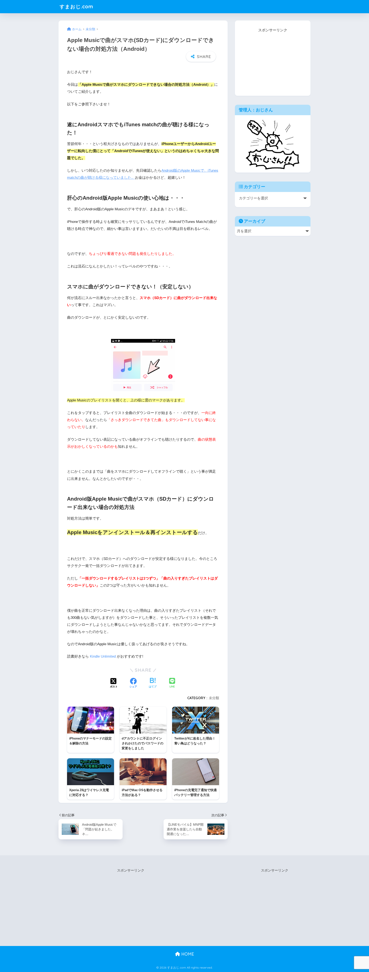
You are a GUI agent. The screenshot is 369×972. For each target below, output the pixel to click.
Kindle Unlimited (103, 656)
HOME (187, 954)
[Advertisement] (273, 60)
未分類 (214, 698)
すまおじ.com (76, 6)
